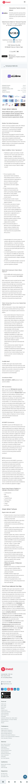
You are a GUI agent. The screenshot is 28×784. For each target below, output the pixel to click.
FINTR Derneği (4, 767)
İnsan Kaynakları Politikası (6, 738)
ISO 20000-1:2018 (5, 776)
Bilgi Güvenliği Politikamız (6, 733)
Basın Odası (3, 705)
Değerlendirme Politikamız (6, 730)
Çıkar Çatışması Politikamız (7, 731)
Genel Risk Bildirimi (5, 748)
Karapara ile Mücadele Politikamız (8, 735)
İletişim (2, 722)
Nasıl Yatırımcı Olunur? (6, 744)
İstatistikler (3, 756)
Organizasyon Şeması (5, 711)
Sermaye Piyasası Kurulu (6, 750)
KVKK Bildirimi (4, 747)
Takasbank (3, 765)
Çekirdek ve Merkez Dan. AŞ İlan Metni (9, 718)
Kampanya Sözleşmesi (6, 753)
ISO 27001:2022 (4, 775)
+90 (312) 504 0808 (7, 681)
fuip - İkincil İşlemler (5, 758)
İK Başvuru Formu (4, 721)
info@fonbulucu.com (7, 683)
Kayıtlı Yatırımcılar (5, 714)
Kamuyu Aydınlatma (5, 745)
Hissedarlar (3, 716)
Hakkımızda (3, 703)
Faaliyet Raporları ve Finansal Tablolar (9, 719)
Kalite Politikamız (4, 728)
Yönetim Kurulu (4, 710)
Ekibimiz (3, 708)
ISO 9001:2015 (4, 773)
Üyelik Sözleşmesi (5, 751)
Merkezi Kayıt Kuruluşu (6, 764)
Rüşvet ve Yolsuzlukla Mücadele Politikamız (10, 736)
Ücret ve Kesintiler (5, 755)
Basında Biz (3, 707)
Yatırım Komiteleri (5, 713)
